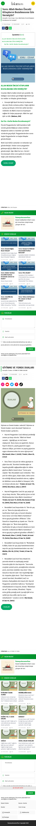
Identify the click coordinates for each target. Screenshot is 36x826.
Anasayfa (4, 18)
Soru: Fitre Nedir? (25, 273)
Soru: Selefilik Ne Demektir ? (7, 298)
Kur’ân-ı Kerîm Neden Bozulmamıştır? (16, 44)
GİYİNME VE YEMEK (15, 651)
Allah (8, 207)
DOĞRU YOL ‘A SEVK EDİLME (7, 718)
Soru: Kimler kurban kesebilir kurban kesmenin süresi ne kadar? (8, 276)
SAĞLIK (3, 741)
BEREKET (21, 717)
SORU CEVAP (8, 163)
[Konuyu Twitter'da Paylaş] (6, 28)
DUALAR (6, 607)
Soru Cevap (11, 18)
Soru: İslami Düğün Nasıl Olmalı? (7, 250)
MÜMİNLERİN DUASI (25, 693)
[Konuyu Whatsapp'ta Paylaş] (10, 28)
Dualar (10, 370)
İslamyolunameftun (22, 217)
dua (8, 651)
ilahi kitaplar (14, 207)
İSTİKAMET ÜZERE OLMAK (6, 694)
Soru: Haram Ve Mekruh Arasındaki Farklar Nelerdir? (26, 251)
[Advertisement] (18, 186)
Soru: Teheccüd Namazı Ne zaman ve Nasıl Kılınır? (26, 299)
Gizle (21, 35)
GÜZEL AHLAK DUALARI (26, 741)
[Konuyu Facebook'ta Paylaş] (3, 28)
